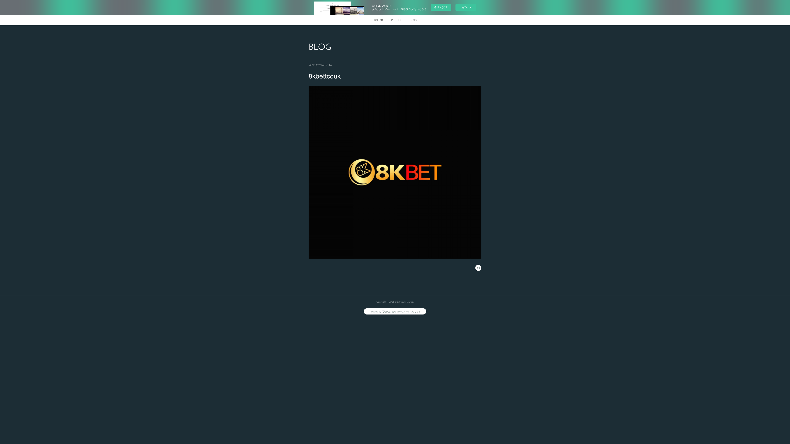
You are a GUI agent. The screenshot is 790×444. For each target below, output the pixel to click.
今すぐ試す (441, 7)
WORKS (378, 20)
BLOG (413, 20)
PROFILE (396, 20)
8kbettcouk (325, 75)
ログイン (465, 7)
